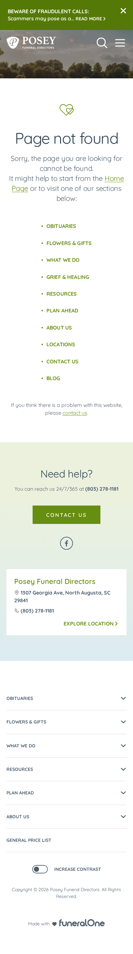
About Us (59, 327)
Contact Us (62, 361)
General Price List (28, 840)
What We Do (63, 260)
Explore (89, 623)
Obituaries (61, 226)
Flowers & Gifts (69, 243)
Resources (61, 293)
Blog (53, 378)
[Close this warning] (123, 11)
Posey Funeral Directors (55, 581)
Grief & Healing (67, 277)
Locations (60, 344)
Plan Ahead (62, 310)
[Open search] (102, 42)
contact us (75, 412)
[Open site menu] (120, 42)
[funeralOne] (82, 922)
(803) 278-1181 (101, 489)
